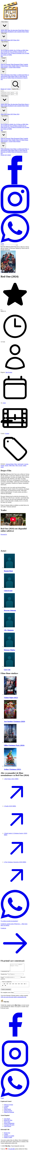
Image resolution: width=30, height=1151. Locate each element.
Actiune (7, 433)
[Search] (17, 245)
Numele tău (4, 974)
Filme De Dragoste (9, 1112)
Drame (6, 1107)
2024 (4, 403)
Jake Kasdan (9, 372)
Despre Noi (7, 1132)
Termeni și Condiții (9, 1135)
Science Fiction (8, 1110)
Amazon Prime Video (11, 464)
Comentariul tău (5, 971)
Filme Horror (7, 1109)
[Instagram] (15, 1067)
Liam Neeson (7, 1126)
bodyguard (20, 464)
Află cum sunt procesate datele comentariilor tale (13, 997)
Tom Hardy (7, 1118)
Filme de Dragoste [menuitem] (5, 64)
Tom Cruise (7, 1121)
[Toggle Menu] (3, 91)
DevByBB (12, 1149)
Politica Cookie (8, 1137)
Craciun (26, 464)
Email (3, 977)
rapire (2, 467)
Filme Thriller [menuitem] (12, 66)
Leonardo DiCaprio (9, 1124)
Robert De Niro (8, 1120)
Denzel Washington (9, 1123)
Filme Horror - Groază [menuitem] (6, 67)
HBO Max (12, 465)
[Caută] (17, 92)
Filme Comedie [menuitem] (24, 64)
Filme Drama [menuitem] (24, 66)
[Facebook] (15, 1038)
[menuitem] (3, 30)
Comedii (6, 1106)
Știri (2, 130)
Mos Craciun (18, 465)
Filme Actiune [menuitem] (4, 66)
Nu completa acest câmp (7, 992)
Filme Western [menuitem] (16, 67)
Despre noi (3, 89)
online (24, 465)
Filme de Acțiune (8, 1104)
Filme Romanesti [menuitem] (15, 64)
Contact (9, 89)
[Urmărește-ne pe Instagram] (15, 213)
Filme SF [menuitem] (18, 66)
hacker (6, 465)
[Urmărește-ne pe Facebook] (15, 184)
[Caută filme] (1, 91)
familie (2, 465)
